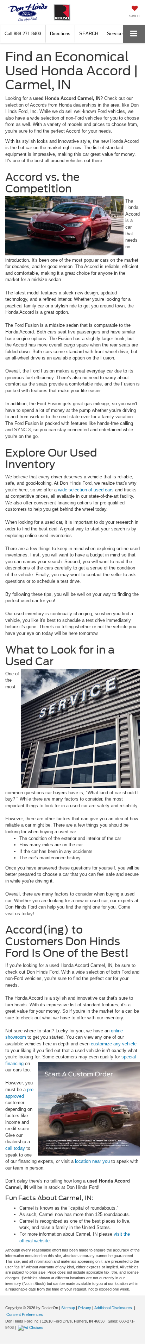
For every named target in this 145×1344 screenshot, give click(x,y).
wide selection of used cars (86, 489)
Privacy (84, 1308)
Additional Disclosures (113, 1308)
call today (15, 1148)
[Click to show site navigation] (134, 34)
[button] (23, 34)
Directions (60, 33)
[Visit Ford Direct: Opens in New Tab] (31, 1327)
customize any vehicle (114, 1043)
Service (114, 33)
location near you (92, 1161)
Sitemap (68, 1308)
